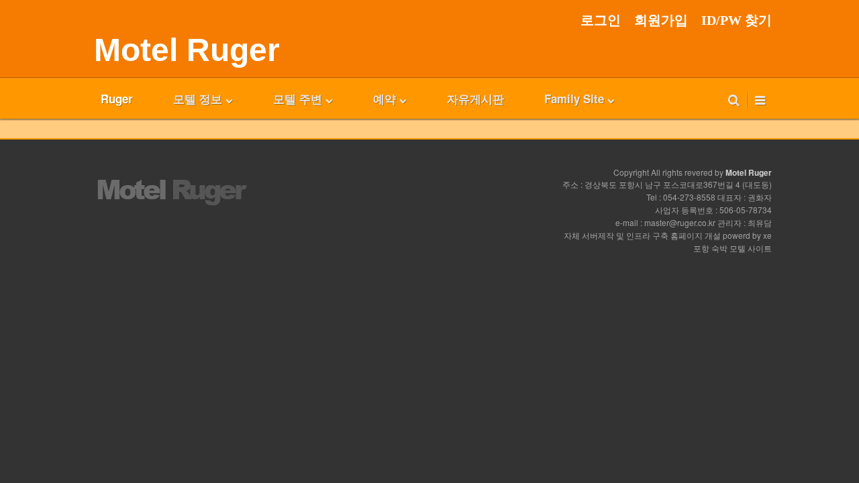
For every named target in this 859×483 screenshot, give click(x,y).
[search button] (733, 98)
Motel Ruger (187, 50)
